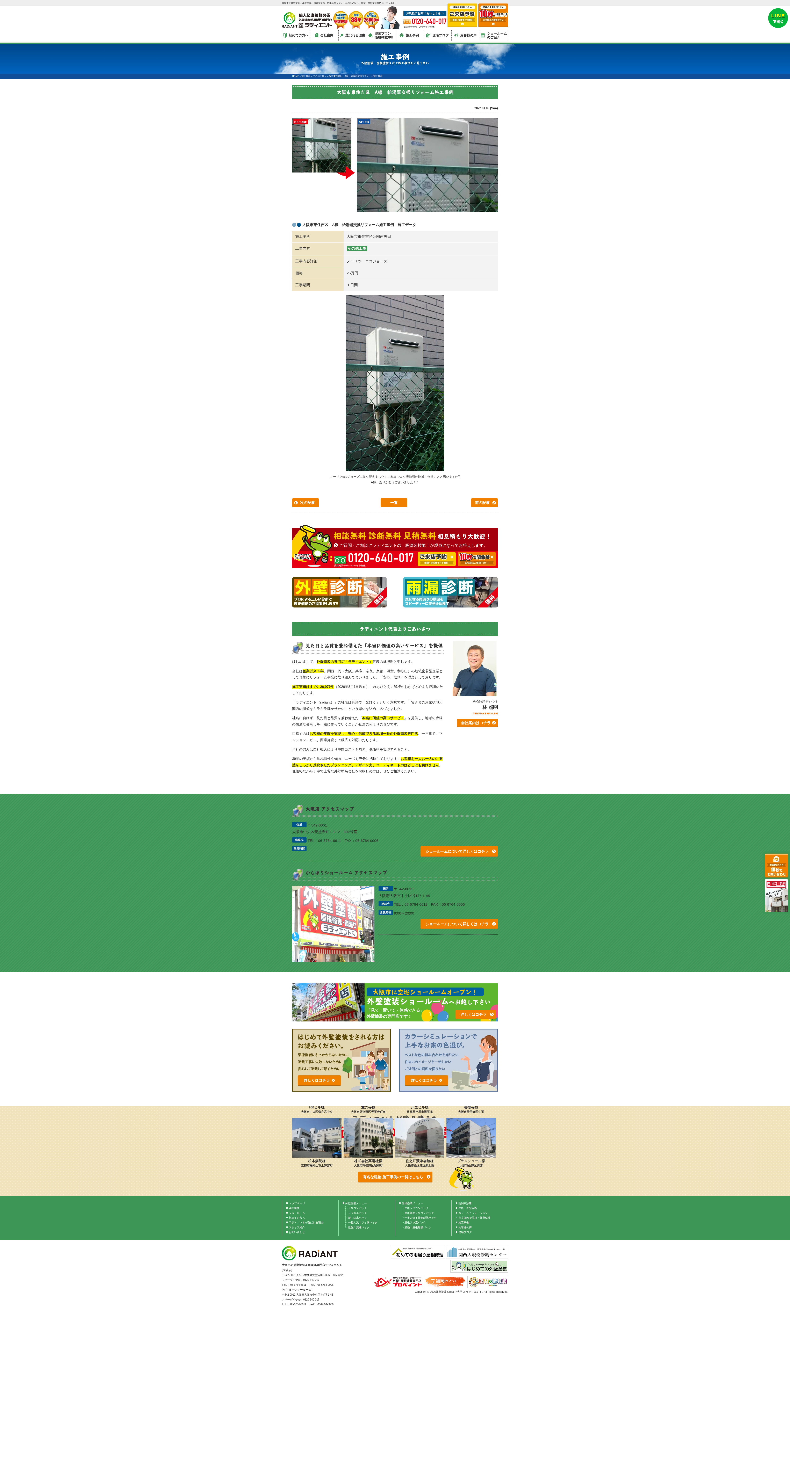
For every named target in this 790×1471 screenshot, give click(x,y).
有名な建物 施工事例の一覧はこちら (393, 1177)
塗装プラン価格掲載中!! (384, 35)
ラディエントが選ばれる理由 (306, 1222)
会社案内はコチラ (476, 723)
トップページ (297, 1203)
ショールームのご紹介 (497, 35)
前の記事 (482, 503)
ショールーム (297, 1213)
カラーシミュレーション (473, 1213)
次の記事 (307, 503)
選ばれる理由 (355, 35)
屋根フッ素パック (415, 1222)
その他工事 (357, 248)
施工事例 (412, 35)
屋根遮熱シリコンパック (419, 1213)
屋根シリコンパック (416, 1208)
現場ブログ (440, 35)
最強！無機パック (358, 1227)
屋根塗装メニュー (412, 1203)
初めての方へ (299, 35)
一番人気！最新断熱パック (420, 1217)
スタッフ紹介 (297, 1227)
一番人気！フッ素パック (363, 1222)
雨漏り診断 (465, 1203)
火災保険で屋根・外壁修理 (474, 1217)
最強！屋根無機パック (417, 1227)
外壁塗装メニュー (356, 1203)
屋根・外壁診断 (467, 1208)
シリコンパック (357, 1208)
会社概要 (294, 1208)
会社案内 (326, 35)
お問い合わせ (297, 1232)
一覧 (394, 503)
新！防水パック (357, 1217)
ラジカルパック (357, 1213)
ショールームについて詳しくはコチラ (457, 851)
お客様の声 (468, 35)
